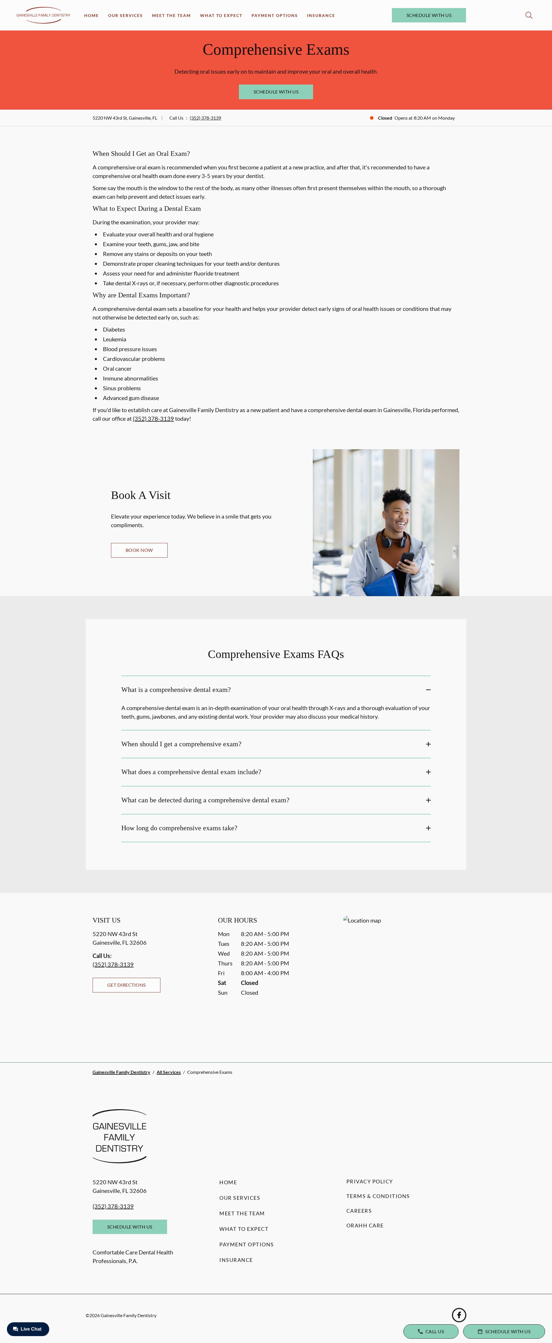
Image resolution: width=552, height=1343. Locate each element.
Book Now (139, 550)
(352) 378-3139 (205, 117)
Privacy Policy (369, 1181)
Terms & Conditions (378, 1196)
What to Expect (221, 15)
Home (91, 15)
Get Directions (126, 985)
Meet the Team (171, 15)
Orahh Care (365, 1225)
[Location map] (401, 977)
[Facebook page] (459, 1315)
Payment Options (275, 15)
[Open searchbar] (529, 15)
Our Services (125, 15)
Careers (359, 1211)
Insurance (321, 15)
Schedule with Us (429, 15)
